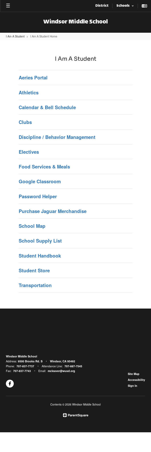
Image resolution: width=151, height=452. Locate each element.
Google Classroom (40, 181)
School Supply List (40, 240)
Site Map (133, 374)
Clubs (25, 122)
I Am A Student (15, 36)
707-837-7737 (25, 366)
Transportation (35, 285)
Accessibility (136, 380)
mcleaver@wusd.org (61, 371)
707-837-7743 (22, 371)
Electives (29, 151)
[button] (125, 6)
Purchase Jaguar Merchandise (53, 211)
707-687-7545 (73, 366)
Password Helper (38, 196)
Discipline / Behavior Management (57, 137)
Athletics (29, 92)
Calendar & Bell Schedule (47, 107)
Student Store (34, 270)
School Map (32, 225)
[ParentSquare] (75, 415)
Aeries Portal (33, 77)
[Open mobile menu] (8, 6)
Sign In (132, 386)
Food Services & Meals (44, 166)
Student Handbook (40, 255)
